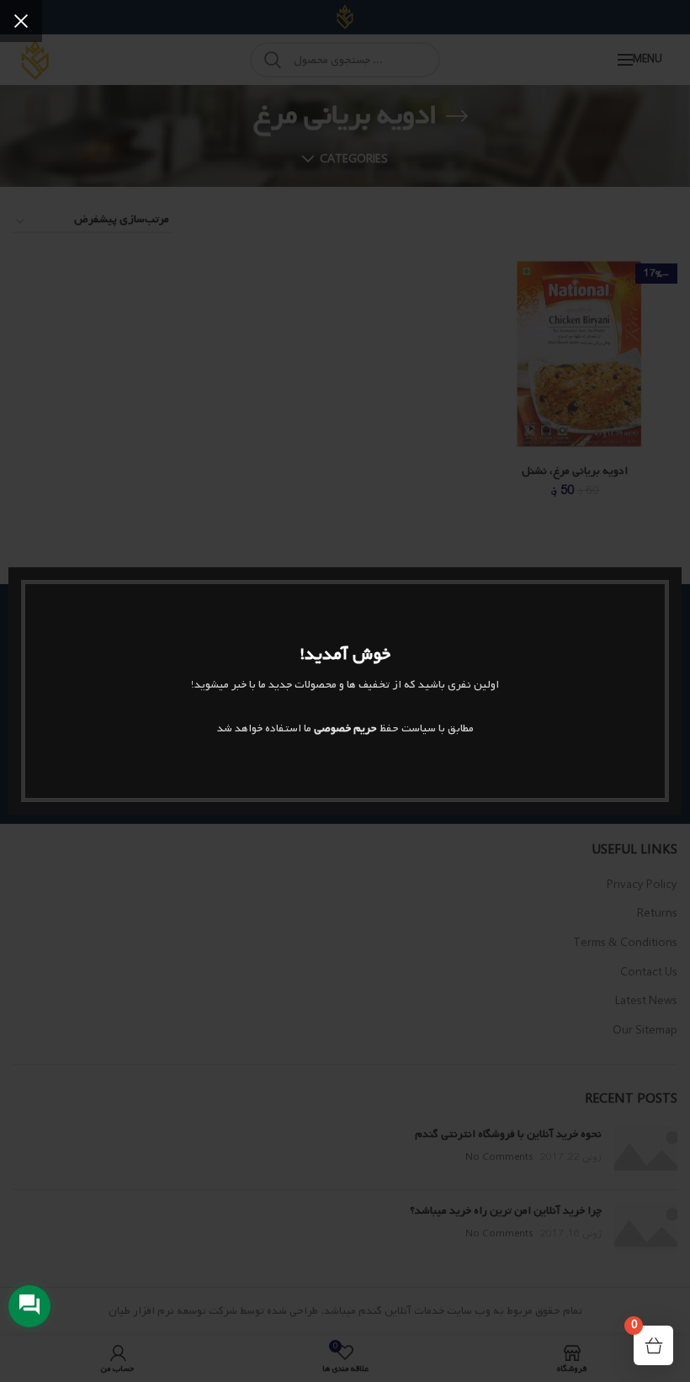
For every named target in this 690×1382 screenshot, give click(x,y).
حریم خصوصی (345, 728)
